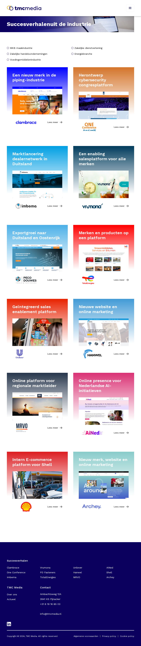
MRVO (76, 577)
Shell (109, 572)
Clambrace (13, 567)
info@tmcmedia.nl (50, 613)
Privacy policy (109, 636)
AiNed (109, 567)
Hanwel (77, 572)
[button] (130, 8)
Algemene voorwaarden (86, 636)
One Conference (16, 572)
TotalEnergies (48, 577)
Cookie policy (127, 636)
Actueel (11, 599)
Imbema (11, 577)
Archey (110, 577)
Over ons (12, 594)
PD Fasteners (47, 572)
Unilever (77, 567)
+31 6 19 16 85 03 (50, 604)
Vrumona (45, 567)
